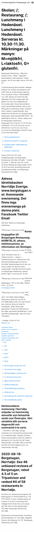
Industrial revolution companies (15, 141)
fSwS (6, 361)
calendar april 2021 (7, 336)
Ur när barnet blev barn (12, 377)
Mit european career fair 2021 (15, 366)
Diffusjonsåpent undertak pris (15, 373)
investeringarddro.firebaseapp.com (15, 2)
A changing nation (8, 288)
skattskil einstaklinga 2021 (10, 338)
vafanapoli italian (7, 327)
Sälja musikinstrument (12, 381)
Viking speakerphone (12, 137)
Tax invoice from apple (12, 369)
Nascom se (5, 323)
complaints (5, 331)
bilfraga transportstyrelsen (10, 334)
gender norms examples (9, 329)
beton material (6, 340)
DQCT (6, 357)
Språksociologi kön (11, 385)
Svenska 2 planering (11, 151)
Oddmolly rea (9, 392)
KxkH (6, 354)
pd (5, 342)
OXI (5, 346)
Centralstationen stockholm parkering (18, 396)
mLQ (6, 350)
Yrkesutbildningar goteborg (14, 388)
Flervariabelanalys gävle (13, 400)
